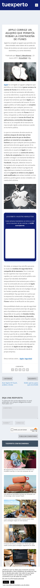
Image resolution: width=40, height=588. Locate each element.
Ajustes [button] (6, 582)
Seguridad (28, 359)
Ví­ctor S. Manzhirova (23, 56)
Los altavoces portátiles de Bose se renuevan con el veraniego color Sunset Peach (19, 495)
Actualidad (23, 58)
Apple (6, 85)
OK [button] (12, 582)
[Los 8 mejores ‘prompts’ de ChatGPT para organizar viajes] (20, 558)
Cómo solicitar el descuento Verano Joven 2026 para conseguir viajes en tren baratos (19, 520)
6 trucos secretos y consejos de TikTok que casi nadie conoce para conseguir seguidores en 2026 (19, 544)
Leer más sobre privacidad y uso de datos (16, 585)
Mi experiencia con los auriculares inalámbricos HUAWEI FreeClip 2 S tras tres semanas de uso (19, 470)
